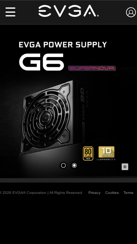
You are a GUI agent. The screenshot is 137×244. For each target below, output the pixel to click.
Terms (128, 193)
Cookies (112, 193)
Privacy (94, 193)
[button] (10, 12)
